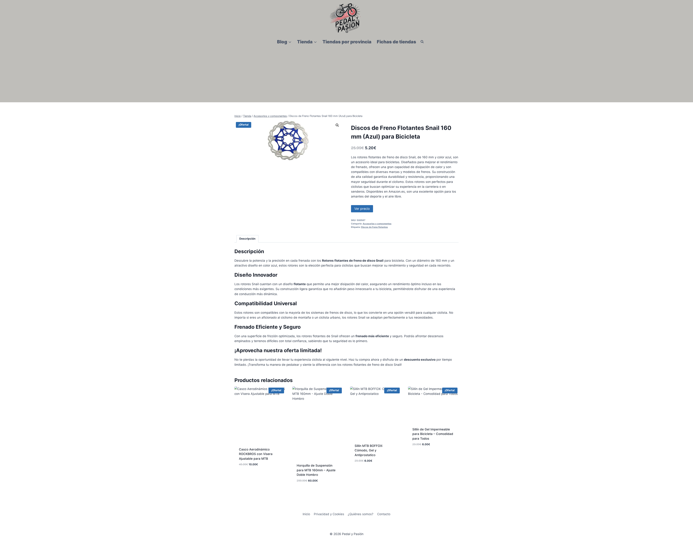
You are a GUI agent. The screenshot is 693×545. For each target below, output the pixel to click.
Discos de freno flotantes (374, 227)
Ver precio (362, 209)
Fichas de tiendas (396, 41)
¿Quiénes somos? (360, 514)
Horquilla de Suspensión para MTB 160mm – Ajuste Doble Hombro (316, 470)
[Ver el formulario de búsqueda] (422, 41)
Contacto (383, 514)
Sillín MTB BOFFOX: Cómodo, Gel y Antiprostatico (369, 450)
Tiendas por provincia (346, 41)
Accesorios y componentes (377, 223)
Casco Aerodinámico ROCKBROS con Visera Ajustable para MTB (256, 454)
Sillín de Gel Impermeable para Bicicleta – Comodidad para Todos (432, 434)
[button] (337, 125)
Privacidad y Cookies (329, 514)
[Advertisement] (346, 75)
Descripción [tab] (247, 238)
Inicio (306, 514)
